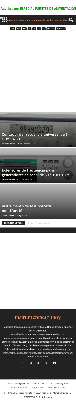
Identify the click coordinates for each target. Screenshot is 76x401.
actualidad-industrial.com (23, 334)
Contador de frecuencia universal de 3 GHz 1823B (35, 136)
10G (18, 29)
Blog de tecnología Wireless (57, 338)
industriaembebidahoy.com (25, 349)
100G (12, 29)
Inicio (30, 223)
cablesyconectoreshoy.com (51, 334)
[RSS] (38, 363)
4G (29, 29)
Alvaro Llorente (10, 179)
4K (34, 29)
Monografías (62, 383)
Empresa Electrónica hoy (41, 341)
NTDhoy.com (35, 353)
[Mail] (30, 363)
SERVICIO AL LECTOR (42, 383)
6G (44, 29)
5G (39, 29)
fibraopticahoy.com (22, 345)
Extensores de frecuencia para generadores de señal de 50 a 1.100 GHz (35, 172)
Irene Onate (8, 215)
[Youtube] (54, 363)
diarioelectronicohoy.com (14, 341)
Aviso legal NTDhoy (57, 387)
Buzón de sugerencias (18, 383)
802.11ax (50, 29)
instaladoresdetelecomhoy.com (55, 349)
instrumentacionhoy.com (15, 353)
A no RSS (61, 29)
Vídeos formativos (19, 387)
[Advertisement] (38, 72)
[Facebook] (22, 363)
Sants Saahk (8, 143)
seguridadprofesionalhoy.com (58, 353)
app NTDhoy (37, 387)
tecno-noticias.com (38, 356)
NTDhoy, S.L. (40, 330)
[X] (46, 363)
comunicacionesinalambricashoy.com (23, 338)
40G (24, 29)
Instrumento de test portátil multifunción (26, 208)
